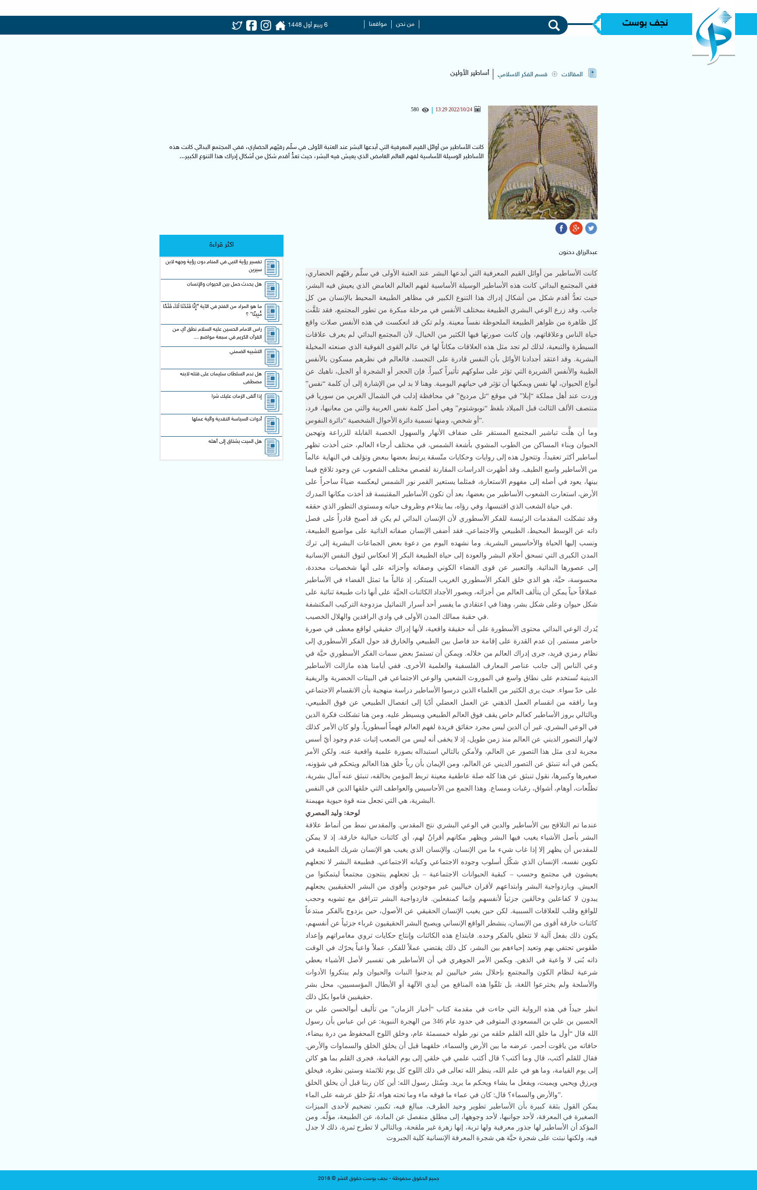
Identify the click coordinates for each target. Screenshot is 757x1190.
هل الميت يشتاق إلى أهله (235, 441)
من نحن (405, 24)
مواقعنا (378, 24)
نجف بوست (645, 23)
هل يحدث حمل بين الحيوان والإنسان (224, 284)
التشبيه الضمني (246, 352)
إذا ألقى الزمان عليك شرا (237, 396)
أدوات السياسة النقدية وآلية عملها (227, 419)
